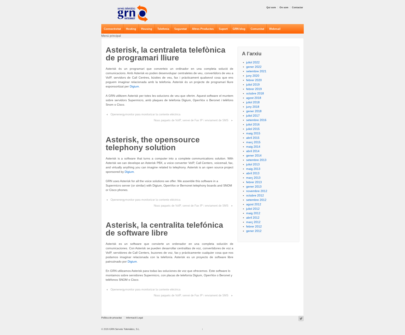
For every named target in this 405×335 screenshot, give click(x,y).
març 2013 (253, 177)
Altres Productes (203, 28)
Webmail (275, 28)
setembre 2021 (256, 71)
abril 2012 (252, 217)
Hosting (131, 28)
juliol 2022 (253, 62)
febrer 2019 (254, 89)
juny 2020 (252, 75)
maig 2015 (253, 133)
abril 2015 (252, 137)
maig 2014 (253, 146)
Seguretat (180, 28)
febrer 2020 (254, 80)
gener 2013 (254, 186)
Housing (146, 28)
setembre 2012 (256, 200)
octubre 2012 (255, 195)
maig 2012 (253, 213)
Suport (223, 28)
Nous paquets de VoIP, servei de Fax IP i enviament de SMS (191, 120)
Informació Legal (134, 317)
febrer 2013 (254, 182)
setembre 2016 (256, 120)
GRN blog (239, 28)
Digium (134, 86)
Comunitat (257, 28)
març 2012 (253, 222)
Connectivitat (112, 28)
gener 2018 (254, 111)
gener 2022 (254, 66)
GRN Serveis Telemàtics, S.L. (124, 329)
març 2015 (253, 142)
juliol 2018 (253, 102)
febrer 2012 (254, 226)
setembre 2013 (256, 160)
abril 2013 (252, 173)
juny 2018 (252, 106)
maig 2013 (253, 168)
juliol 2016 (253, 124)
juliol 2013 (253, 164)
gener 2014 (254, 155)
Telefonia (163, 28)
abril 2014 (252, 151)
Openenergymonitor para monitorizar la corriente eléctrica (145, 114)
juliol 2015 (253, 129)
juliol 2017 (253, 115)
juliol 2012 (253, 208)
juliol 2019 (253, 84)
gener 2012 (254, 231)
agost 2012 (253, 204)
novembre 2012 (256, 191)
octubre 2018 (255, 93)
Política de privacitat (111, 317)
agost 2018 (253, 97)
